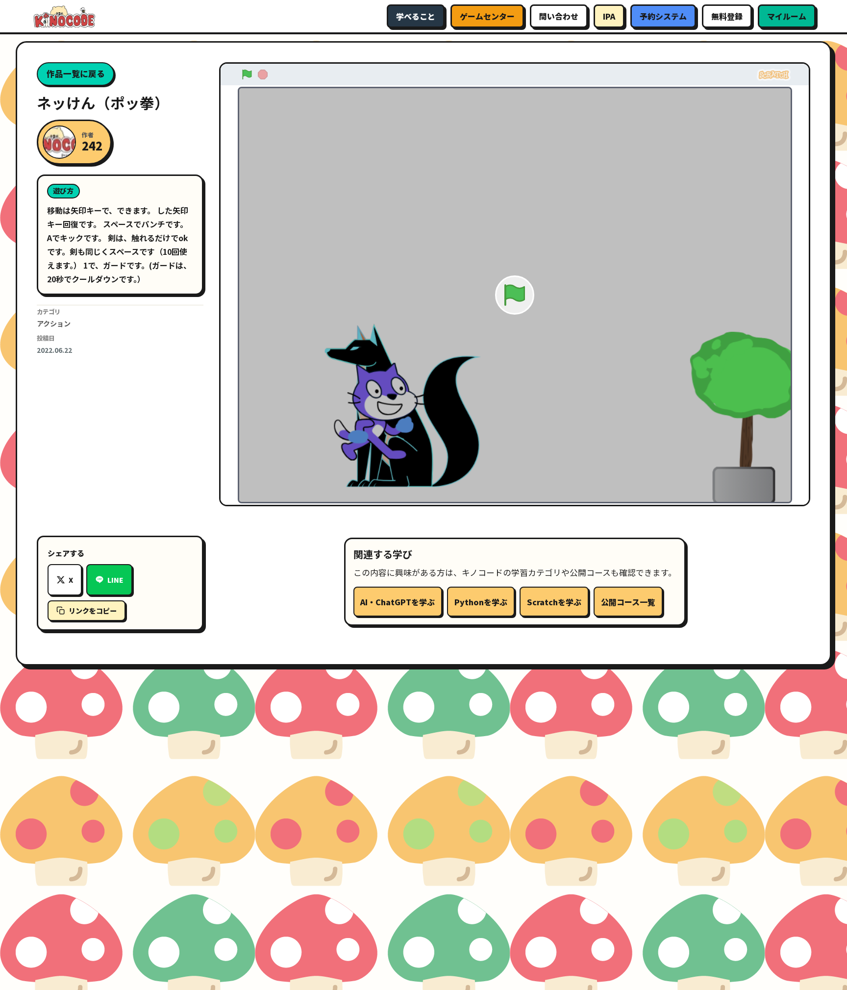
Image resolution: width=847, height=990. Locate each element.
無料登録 (727, 16)
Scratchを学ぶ (554, 602)
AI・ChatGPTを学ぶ (397, 602)
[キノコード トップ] (63, 16)
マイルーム (786, 16)
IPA (609, 16)
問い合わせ (558, 16)
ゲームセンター (487, 16)
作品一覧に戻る (76, 73)
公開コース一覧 (628, 602)
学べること (415, 16)
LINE (115, 580)
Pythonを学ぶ (480, 602)
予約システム (663, 16)
